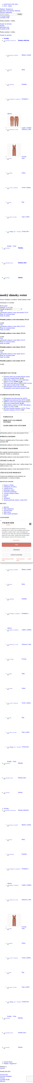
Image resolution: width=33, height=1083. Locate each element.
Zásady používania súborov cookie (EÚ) (15, 500)
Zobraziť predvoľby (16, 555)
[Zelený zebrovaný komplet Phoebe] (15, 376)
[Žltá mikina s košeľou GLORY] (14, 405)
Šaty (23, 202)
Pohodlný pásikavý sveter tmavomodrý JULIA (14, 319)
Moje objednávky (9, 509)
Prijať (16, 544)
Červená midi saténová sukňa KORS (18, 384)
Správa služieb (16, 540)
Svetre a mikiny (26, 187)
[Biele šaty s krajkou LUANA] (13, 380)
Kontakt (29, 558)
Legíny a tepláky (26, 128)
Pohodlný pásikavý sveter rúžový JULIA (12, 333)
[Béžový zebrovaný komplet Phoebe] (15, 401)
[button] (30, 524)
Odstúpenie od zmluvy (10, 487)
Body (23, 69)
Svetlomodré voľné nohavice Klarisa (14, 388)
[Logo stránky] (12, 12)
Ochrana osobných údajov (11, 493)
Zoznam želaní (8, 510)
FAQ (5, 496)
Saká (23, 158)
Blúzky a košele (26, 55)
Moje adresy (7, 512)
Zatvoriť (2, 1068)
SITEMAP (7, 498)
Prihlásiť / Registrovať (10, 1063)
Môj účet (6, 507)
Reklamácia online (9, 490)
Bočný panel (3, 306)
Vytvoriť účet (4, 1074)
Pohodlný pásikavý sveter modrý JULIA (12, 361)
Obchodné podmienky (10, 491)
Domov (2, 299)
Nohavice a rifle (26, 129)
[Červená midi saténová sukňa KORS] (15, 383)
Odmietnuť (16, 549)
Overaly (24, 156)
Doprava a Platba (9, 485)
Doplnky (24, 84)
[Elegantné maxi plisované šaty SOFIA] (15, 398)
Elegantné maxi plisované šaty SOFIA (15, 400)
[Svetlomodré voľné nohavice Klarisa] (15, 386)
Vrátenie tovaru (8, 488)
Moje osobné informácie (11, 514)
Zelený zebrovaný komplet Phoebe (17, 377)
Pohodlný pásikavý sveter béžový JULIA (12, 347)
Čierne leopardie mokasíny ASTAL (17, 409)
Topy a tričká (25, 217)
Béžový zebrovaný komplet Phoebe (17, 402)
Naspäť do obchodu (6, 24)
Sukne (23, 173)
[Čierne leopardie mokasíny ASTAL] (15, 408)
